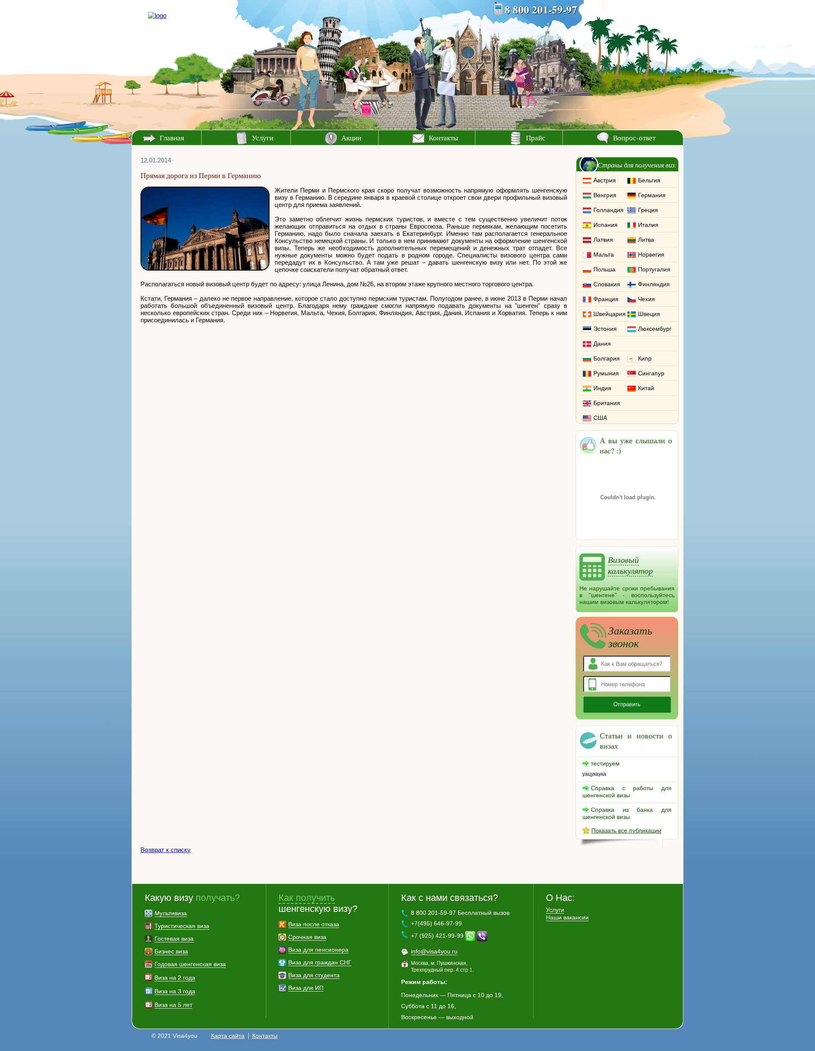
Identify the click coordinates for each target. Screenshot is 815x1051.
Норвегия (651, 254)
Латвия (603, 239)
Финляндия (654, 284)
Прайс (535, 138)
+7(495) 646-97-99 (436, 923)
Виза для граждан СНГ (319, 962)
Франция (605, 299)
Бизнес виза (171, 951)
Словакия (606, 284)
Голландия (608, 210)
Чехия (646, 299)
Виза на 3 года (175, 991)
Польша (604, 269)
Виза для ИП (305, 987)
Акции (351, 138)
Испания (605, 224)
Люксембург (655, 328)
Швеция (649, 313)
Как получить (306, 897)
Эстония (605, 328)
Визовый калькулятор (630, 565)
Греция (648, 210)
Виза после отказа (313, 924)
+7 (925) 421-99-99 (437, 935)
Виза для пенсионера (318, 949)
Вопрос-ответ (634, 138)
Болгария (606, 358)
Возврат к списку (166, 849)
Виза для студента (314, 975)
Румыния (606, 373)
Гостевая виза (174, 938)
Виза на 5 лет (173, 1004)
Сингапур (651, 373)
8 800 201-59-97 (541, 9)
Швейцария (609, 313)
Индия (602, 388)
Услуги (262, 138)
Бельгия (649, 180)
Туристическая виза (182, 925)
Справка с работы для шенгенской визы (627, 792)
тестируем (605, 763)
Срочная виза (307, 937)
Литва (646, 239)
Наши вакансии (567, 917)
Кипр (645, 358)
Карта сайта (227, 1035)
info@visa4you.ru (434, 951)
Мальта (603, 254)
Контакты (443, 138)
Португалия (654, 269)
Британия (606, 403)
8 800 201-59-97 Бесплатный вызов (460, 912)
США (600, 417)
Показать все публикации (626, 830)
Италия (648, 224)
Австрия (604, 180)
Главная (172, 138)
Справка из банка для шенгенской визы (627, 813)
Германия (652, 195)
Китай (646, 388)
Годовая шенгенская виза (190, 964)
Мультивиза (171, 913)
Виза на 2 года (175, 977)
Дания (602, 343)
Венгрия (604, 195)
